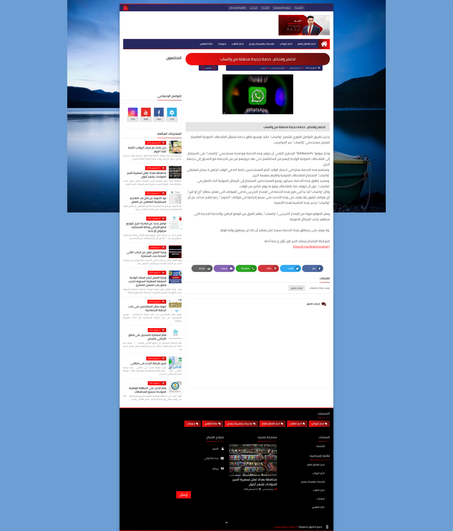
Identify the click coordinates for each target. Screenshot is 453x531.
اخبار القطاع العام (307, 43)
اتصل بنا (265, 8)
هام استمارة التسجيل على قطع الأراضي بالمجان (147, 336)
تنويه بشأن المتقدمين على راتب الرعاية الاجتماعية (147, 308)
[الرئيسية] (324, 44)
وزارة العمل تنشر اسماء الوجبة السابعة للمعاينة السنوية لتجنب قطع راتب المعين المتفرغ (147, 281)
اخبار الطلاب (237, 43)
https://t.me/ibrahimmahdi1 (311, 246)
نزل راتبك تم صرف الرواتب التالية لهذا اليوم (147, 149)
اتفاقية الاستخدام (238, 8)
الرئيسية (299, 8)
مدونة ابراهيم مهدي (284, 527)
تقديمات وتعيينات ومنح (261, 43)
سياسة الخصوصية (282, 8)
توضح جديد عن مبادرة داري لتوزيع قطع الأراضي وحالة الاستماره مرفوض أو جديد (146, 227)
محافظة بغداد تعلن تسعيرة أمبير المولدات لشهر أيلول (146, 174)
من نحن (253, 8)
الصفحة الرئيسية (278, 68)
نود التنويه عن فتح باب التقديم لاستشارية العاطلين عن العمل (148, 199)
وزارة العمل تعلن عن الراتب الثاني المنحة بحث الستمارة (146, 254)
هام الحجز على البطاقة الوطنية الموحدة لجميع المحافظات (147, 389)
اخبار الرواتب (286, 43)
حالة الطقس (206, 43)
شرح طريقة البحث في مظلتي (148, 363)
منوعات (222, 43)
